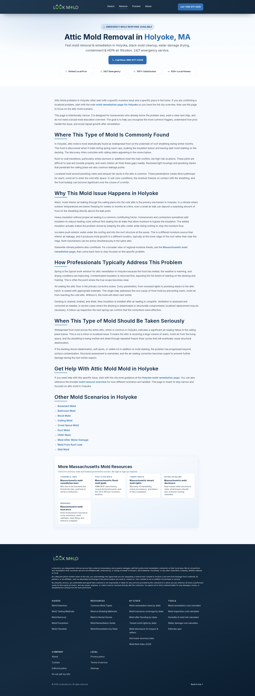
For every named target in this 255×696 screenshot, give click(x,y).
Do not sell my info (61, 674)
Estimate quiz (175, 629)
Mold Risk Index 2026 (140, 644)
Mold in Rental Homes (101, 617)
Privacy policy (98, 656)
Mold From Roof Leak (70, 444)
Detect (110, 6)
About (148, 6)
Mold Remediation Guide (103, 623)
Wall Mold (63, 449)
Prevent (136, 6)
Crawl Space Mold (68, 425)
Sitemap (95, 668)
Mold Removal (59, 617)
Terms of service (99, 662)
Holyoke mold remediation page (161, 377)
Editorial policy (59, 668)
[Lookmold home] (66, 558)
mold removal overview (93, 382)
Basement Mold (67, 406)
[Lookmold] (66, 6)
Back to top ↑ (197, 684)
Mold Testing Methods (63, 611)
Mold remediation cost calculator (184, 605)
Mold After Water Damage (73, 439)
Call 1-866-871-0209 (190, 7)
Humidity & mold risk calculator (183, 617)
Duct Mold (64, 430)
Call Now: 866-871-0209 (129, 60)
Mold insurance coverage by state (146, 611)
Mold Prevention (60, 623)
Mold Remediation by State (104, 629)
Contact (56, 662)
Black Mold (64, 415)
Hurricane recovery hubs (141, 638)
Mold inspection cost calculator (183, 611)
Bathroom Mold (67, 410)
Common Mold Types (101, 605)
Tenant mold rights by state (142, 623)
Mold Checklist (59, 629)
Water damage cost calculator (183, 623)
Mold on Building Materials (104, 611)
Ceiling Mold (65, 420)
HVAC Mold (64, 435)
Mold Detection (59, 605)
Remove (123, 6)
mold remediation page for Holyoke (117, 104)
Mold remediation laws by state (145, 605)
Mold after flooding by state (143, 617)
